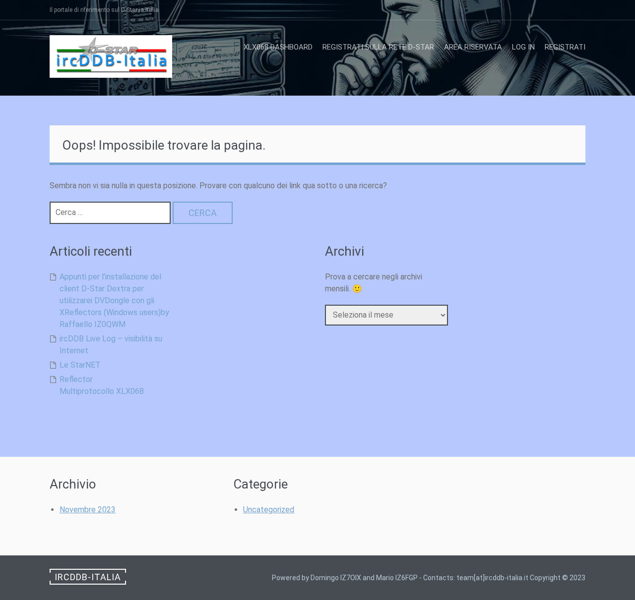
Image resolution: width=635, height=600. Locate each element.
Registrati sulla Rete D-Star (378, 47)
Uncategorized (268, 509)
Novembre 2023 (88, 509)
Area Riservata (473, 47)
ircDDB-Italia (88, 577)
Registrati (565, 47)
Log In (523, 47)
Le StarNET (80, 365)
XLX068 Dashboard (278, 47)
